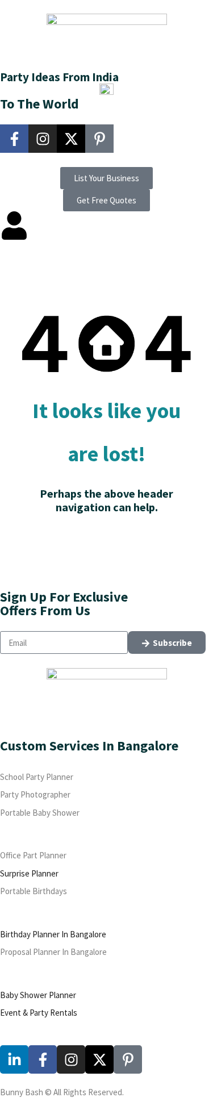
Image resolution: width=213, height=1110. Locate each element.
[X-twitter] (71, 138)
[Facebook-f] (14, 138)
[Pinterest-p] (99, 138)
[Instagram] (42, 138)
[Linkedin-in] (14, 1059)
